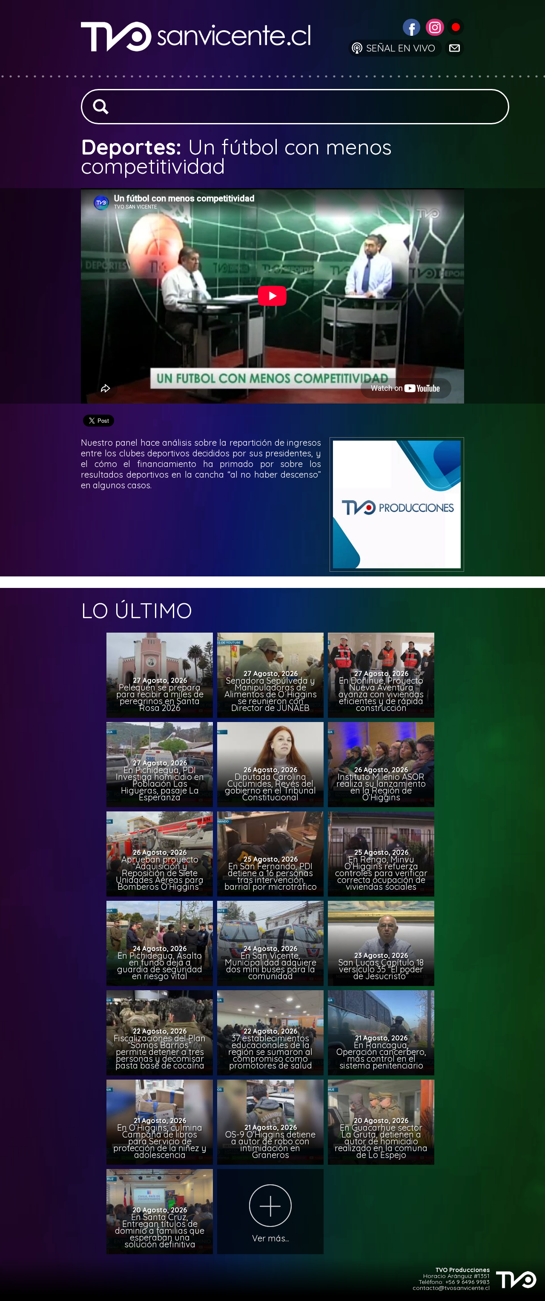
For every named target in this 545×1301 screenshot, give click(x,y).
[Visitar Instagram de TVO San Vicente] (434, 26)
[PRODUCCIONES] (455, 26)
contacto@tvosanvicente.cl (451, 1288)
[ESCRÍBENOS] (454, 47)
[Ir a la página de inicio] (202, 70)
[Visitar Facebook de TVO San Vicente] (410, 26)
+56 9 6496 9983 (467, 1282)
